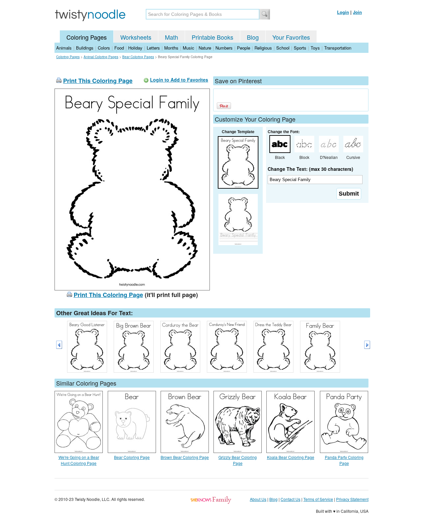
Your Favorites (291, 37)
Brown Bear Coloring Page (185, 457)
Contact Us (290, 499)
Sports (300, 48)
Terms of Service (318, 499)
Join (357, 12)
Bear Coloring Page (132, 457)
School (282, 48)
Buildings (85, 48)
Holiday (135, 48)
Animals (64, 48)
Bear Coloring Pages (138, 57)
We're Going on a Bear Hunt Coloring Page (78, 460)
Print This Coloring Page (98, 80)
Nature (205, 48)
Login (343, 12)
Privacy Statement (352, 499)
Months (171, 48)
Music (188, 48)
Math (171, 37)
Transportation (337, 48)
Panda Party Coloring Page (344, 460)
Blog (253, 37)
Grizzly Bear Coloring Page (237, 460)
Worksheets (135, 37)
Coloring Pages (86, 37)
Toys (315, 48)
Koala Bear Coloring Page (290, 457)
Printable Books (212, 37)
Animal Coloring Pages (101, 57)
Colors (104, 48)
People (243, 48)
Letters (153, 48)
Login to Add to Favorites (179, 79)
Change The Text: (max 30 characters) (310, 169)
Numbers (224, 48)
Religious (263, 48)
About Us (258, 499)
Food (119, 48)
